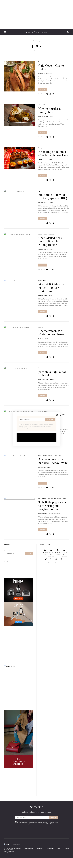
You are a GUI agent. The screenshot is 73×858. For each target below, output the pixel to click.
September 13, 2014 (43, 339)
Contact (66, 848)
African (40, 105)
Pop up (40, 148)
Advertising (39, 848)
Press (58, 848)
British (40, 280)
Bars (39, 368)
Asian (39, 234)
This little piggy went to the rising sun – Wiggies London (52, 506)
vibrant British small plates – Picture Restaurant (51, 288)
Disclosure (50, 848)
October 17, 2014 (43, 249)
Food (44, 280)
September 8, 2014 (43, 379)
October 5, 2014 (42, 295)
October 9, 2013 (42, 513)
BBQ (39, 498)
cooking (40, 411)
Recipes (45, 234)
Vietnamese (41, 62)
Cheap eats (46, 105)
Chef (39, 455)
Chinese (44, 455)
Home (19, 848)
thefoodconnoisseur (54, 513)
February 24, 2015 (43, 116)
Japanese (40, 191)
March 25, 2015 (42, 73)
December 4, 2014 (43, 202)
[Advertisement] (36, 14)
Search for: (7, 550)
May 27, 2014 (42, 467)
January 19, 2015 (42, 159)
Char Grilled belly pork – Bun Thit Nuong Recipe (50, 242)
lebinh (50, 73)
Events (46, 411)
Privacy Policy (28, 848)
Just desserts (57, 498)
